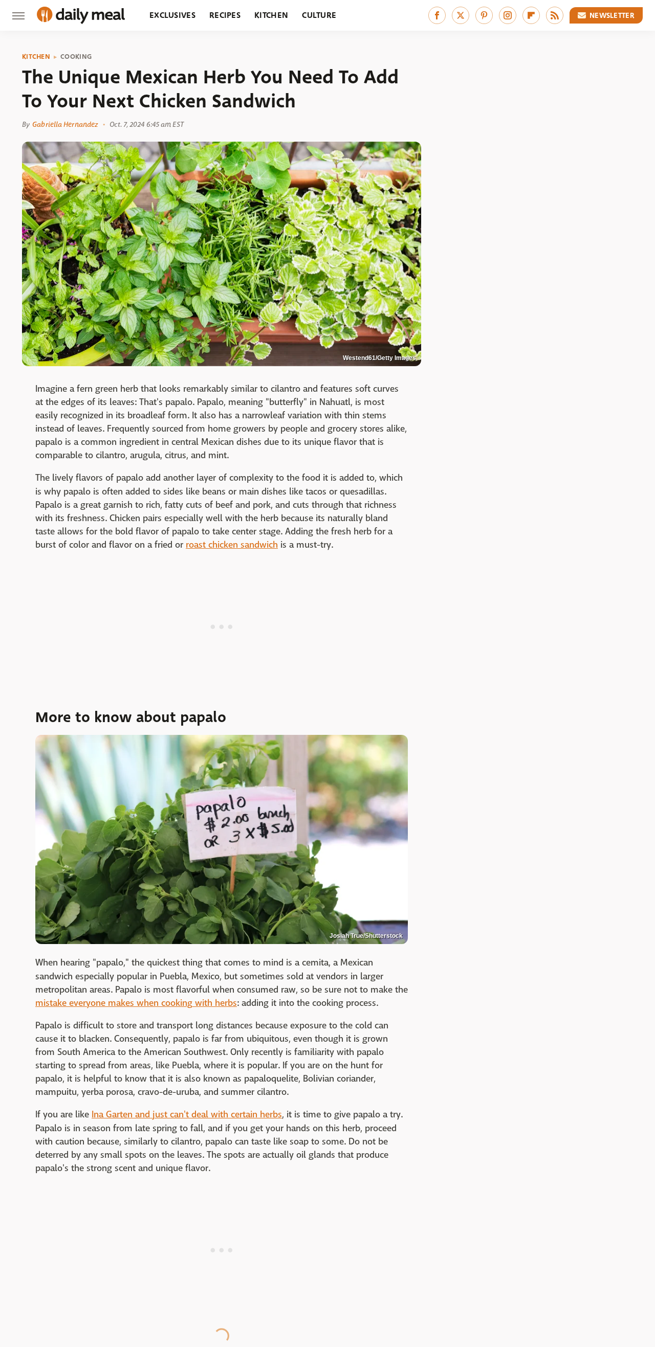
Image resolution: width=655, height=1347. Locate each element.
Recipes (225, 15)
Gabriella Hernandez (65, 124)
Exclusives (172, 15)
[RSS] (554, 15)
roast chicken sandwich (232, 545)
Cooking (76, 56)
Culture (319, 15)
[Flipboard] (531, 15)
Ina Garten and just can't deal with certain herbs (187, 1114)
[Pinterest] (484, 15)
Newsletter (612, 15)
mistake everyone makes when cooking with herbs (136, 1003)
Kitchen (271, 15)
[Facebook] (437, 15)
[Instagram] (507, 15)
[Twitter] (460, 15)
